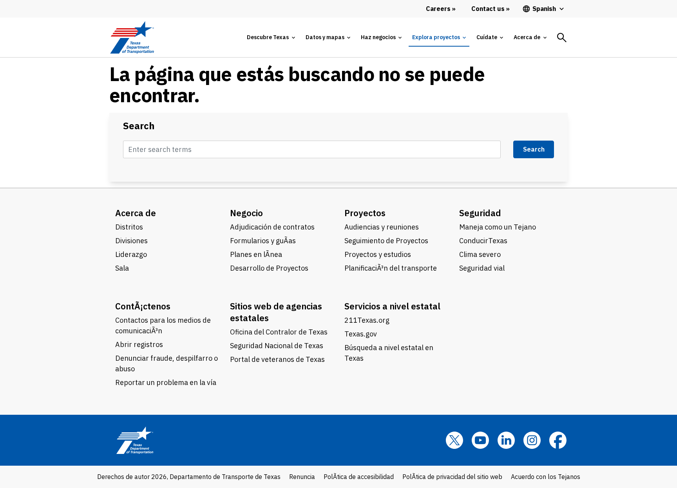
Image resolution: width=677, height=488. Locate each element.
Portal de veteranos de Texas (277, 359)
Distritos (129, 226)
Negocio (246, 213)
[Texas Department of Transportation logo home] (131, 37)
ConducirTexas (483, 240)
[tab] (270, 37)
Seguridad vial (482, 268)
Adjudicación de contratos (272, 226)
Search (139, 126)
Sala (122, 268)
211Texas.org (366, 320)
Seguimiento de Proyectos (386, 240)
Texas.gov (360, 333)
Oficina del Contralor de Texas (279, 331)
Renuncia (302, 477)
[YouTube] (480, 440)
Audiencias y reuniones (381, 226)
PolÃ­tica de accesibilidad (359, 477)
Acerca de (135, 213)
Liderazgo (131, 254)
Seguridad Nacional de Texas (276, 345)
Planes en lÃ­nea (256, 254)
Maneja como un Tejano (497, 226)
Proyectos (365, 213)
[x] (454, 440)
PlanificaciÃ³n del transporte (390, 268)
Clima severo (480, 254)
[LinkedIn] (506, 440)
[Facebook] (558, 440)
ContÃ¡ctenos (142, 306)
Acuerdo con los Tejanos (545, 477)
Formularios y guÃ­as (263, 240)
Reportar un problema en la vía (165, 382)
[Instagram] (532, 440)
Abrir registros (139, 344)
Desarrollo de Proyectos (269, 268)
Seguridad (480, 213)
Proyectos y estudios (377, 254)
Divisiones (131, 240)
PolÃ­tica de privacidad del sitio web (452, 477)
